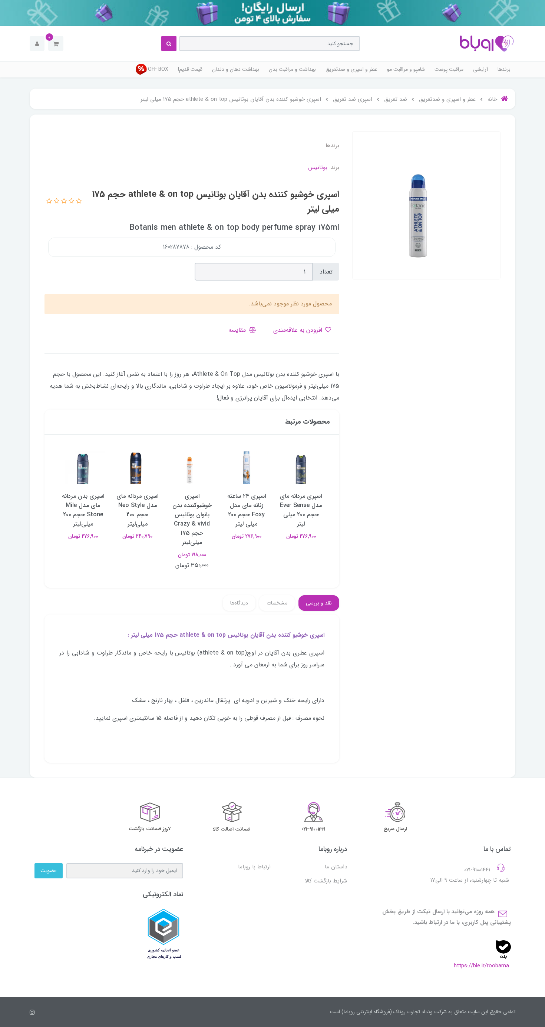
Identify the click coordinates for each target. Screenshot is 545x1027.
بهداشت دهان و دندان (235, 69)
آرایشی (480, 69)
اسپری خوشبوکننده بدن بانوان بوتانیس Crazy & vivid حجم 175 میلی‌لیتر (192, 519)
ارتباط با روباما (254, 866)
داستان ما (336, 866)
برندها (504, 69)
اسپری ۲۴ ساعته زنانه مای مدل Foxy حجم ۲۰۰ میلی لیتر (246, 510)
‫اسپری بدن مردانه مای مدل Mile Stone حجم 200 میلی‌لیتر (83, 510)
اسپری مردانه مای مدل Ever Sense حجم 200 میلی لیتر (301, 510)
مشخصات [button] (277, 603)
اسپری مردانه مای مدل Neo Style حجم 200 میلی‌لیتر (137, 510)
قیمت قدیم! (190, 69)
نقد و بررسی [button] (319, 603)
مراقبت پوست (449, 69)
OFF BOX (158, 69)
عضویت (48, 871)
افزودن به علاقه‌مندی (298, 330)
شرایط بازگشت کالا (326, 881)
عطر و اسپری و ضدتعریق (351, 69)
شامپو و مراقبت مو (406, 69)
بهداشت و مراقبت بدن (292, 69)
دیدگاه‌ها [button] (239, 603)
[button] (55, 43)
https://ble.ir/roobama (481, 965)
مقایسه (238, 330)
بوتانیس (317, 167)
